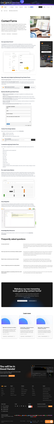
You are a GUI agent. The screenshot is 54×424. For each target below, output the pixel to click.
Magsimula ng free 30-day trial (22, 300)
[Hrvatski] (31, 415)
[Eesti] (27, 415)
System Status (12, 391)
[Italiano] (34, 415)
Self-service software (46, 393)
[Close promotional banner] (52, 1)
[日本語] (36, 415)
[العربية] (15, 415)
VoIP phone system (45, 391)
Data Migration (12, 389)
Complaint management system (47, 396)
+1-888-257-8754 (5, 407)
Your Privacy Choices (35, 422)
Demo (2, 388)
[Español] (25, 415)
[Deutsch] (21, 415)
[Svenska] (31, 416)
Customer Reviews (23, 391)
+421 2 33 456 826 (6, 406)
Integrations (3, 393)
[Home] (1, 10)
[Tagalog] (32, 416)
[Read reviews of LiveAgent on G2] (30, 407)
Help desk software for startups (47, 400)
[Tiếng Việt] (34, 416)
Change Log (12, 393)
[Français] (30, 415)
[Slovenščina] (51, 415)
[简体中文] (35, 416)
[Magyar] (33, 415)
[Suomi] (28, 415)
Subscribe (33, 139)
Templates (33, 393)
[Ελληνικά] (22, 415)
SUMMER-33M (5, 4)
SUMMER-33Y (13, 4)
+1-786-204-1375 (5, 409)
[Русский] (48, 415)
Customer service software (46, 389)
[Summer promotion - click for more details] (27, 2)
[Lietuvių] (37, 415)
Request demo (27, 87)
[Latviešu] (39, 415)
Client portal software (46, 398)
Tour (2, 395)
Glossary (33, 389)
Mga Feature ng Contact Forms (13, 10)
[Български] (16, 415)
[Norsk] (42, 415)
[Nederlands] (40, 415)
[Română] (47, 415)
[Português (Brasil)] (45, 415)
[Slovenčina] (50, 415)
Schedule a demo (11, 375)
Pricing (2, 390)
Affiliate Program (23, 393)
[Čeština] (18, 415)
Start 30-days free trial (4, 375)
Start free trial (33, 87)
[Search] (37, 7)
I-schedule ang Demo (32, 300)
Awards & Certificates (24, 389)
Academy (33, 391)
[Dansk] (19, 415)
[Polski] (43, 415)
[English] (24, 415)
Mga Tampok (5, 10)
